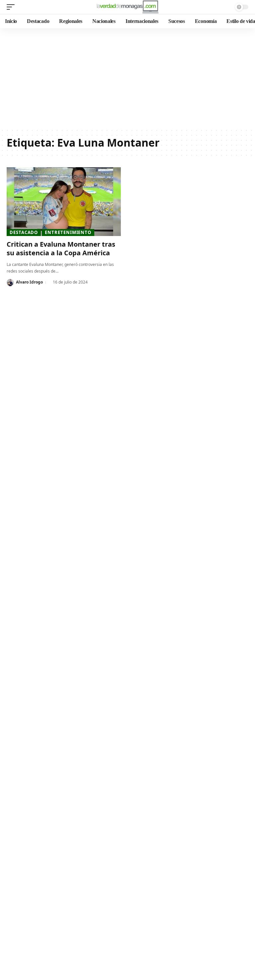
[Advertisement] (127, 78)
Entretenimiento (68, 232)
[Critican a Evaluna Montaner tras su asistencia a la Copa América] (64, 201)
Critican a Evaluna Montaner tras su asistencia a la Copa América (61, 248)
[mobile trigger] (12, 7)
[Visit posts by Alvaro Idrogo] (10, 282)
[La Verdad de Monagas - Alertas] (127, 7)
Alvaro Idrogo (29, 282)
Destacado (24, 232)
